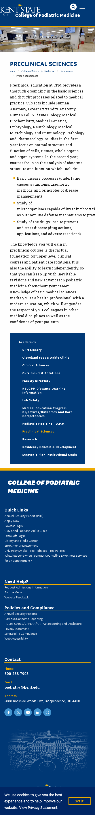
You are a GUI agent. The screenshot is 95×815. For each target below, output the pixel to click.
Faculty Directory (36, 381)
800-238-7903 (16, 673)
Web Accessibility (16, 638)
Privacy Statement (16, 628)
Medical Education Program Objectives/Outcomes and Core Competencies (47, 412)
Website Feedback (16, 597)
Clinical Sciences (35, 365)
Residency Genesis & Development (49, 447)
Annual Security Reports (20, 613)
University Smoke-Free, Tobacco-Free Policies (34, 550)
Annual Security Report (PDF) (24, 515)
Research (29, 439)
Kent (12, 71)
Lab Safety (30, 400)
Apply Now (11, 520)
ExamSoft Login (14, 535)
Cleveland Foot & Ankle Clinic (45, 357)
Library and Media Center (21, 540)
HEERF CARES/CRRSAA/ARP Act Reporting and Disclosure (43, 623)
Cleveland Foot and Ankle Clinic (25, 530)
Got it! (79, 800)
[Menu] (82, 7)
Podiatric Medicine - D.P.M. (44, 423)
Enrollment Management (21, 545)
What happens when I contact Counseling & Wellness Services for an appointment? (45, 558)
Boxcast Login (13, 525)
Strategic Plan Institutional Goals (49, 454)
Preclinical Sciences (38, 431)
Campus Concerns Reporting (23, 618)
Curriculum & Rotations (41, 373)
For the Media (13, 592)
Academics (67, 71)
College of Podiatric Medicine (47, 14)
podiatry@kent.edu (22, 687)
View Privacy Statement (38, 807)
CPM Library (32, 350)
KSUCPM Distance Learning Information (44, 390)
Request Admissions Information (26, 587)
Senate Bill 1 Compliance (20, 633)
